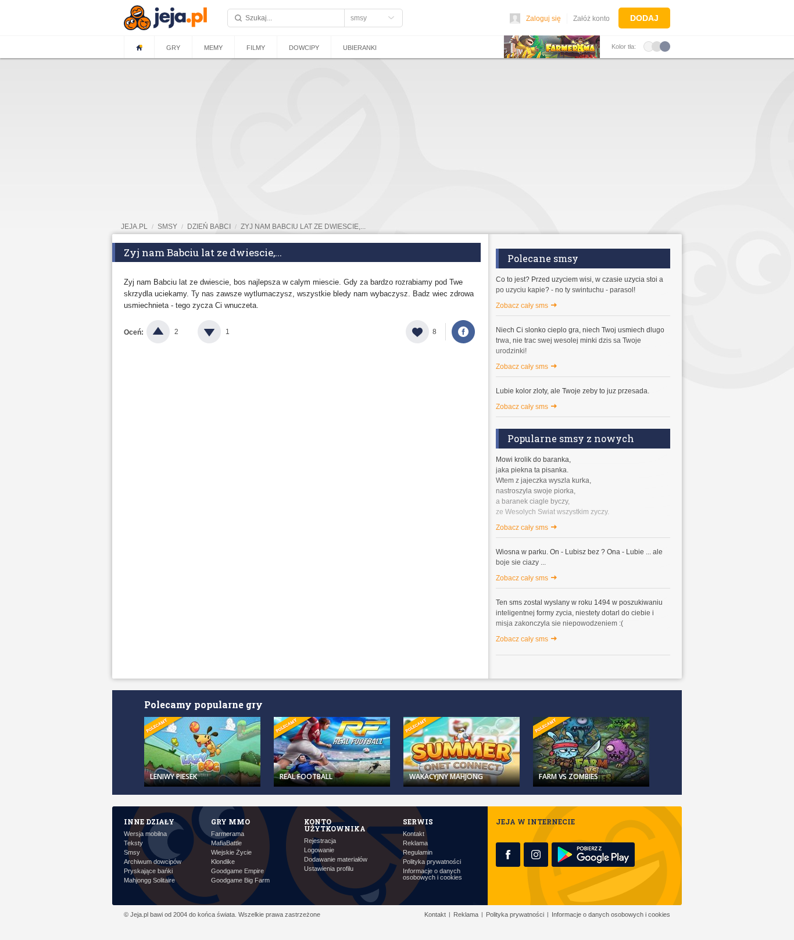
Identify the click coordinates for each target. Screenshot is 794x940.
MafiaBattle (226, 843)
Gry (173, 47)
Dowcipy (304, 47)
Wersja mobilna (145, 834)
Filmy (255, 47)
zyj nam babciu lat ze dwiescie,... (303, 226)
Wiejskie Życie (231, 852)
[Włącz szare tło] (657, 45)
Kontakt (413, 834)
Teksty (133, 843)
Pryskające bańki (148, 871)
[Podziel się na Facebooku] (463, 331)
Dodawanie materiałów (335, 859)
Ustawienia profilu (328, 869)
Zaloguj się (543, 19)
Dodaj (644, 18)
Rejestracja (320, 841)
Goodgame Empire (237, 871)
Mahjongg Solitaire (149, 880)
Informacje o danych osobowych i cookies (432, 874)
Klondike (223, 862)
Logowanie (319, 850)
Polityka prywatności (432, 862)
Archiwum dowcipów (152, 862)
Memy (213, 47)
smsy (167, 226)
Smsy (132, 852)
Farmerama (227, 834)
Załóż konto (591, 19)
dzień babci (209, 226)
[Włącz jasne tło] (648, 45)
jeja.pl (134, 226)
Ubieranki (360, 47)
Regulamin (417, 852)
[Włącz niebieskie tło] (665, 45)
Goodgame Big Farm (240, 880)
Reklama (415, 843)
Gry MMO (230, 821)
